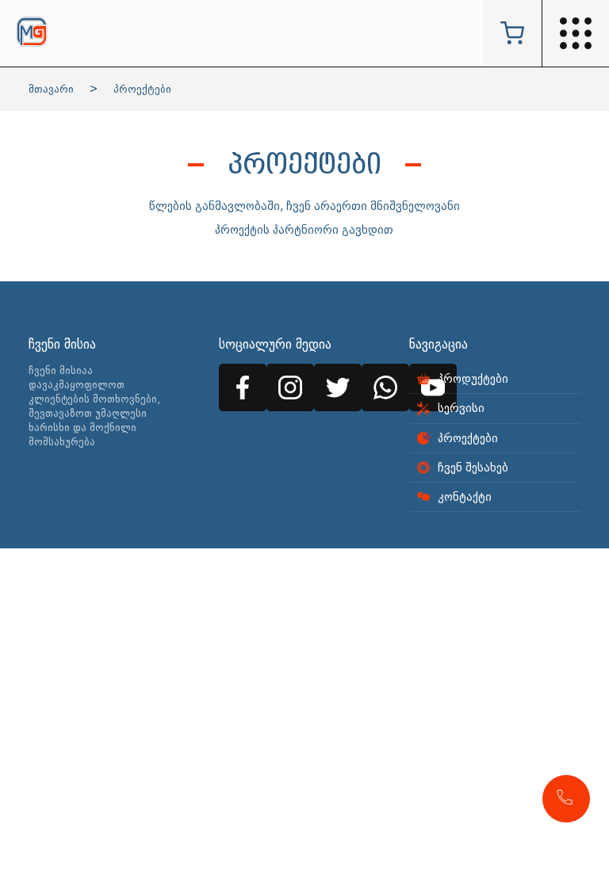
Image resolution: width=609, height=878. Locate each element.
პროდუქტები (473, 378)
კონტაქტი (465, 497)
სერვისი (461, 408)
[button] (566, 799)
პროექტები (142, 89)
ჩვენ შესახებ (473, 467)
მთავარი (51, 89)
